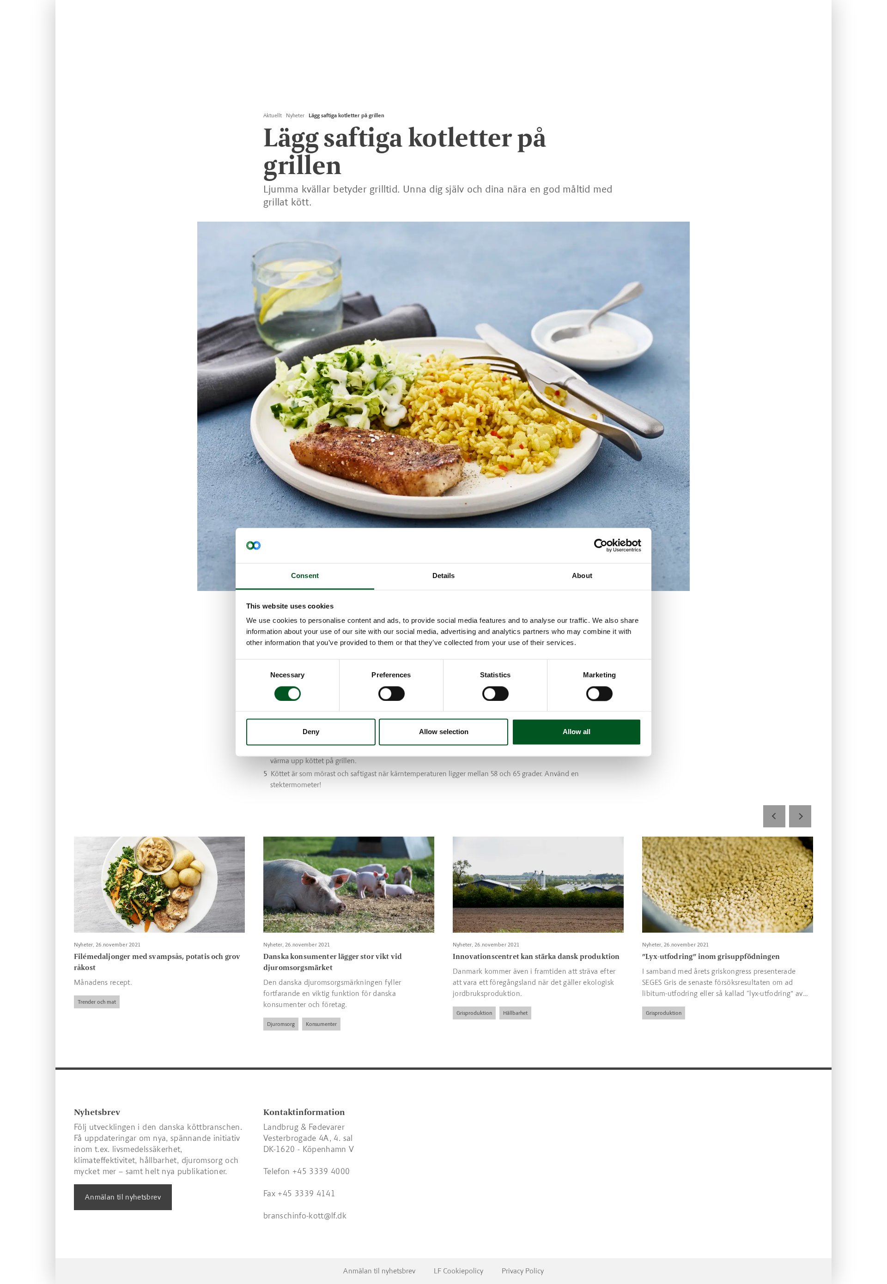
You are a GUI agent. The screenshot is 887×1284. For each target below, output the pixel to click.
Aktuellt (272, 115)
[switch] (391, 693)
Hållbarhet (515, 1013)
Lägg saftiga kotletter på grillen (346, 115)
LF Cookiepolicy (458, 1270)
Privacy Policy (523, 1270)
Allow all (576, 732)
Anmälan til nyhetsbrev (123, 1197)
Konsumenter (321, 1024)
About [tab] (582, 576)
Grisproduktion (474, 1013)
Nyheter (295, 115)
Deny (311, 732)
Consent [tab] (305, 576)
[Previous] (774, 816)
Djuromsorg (281, 1024)
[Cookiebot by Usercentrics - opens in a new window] (600, 545)
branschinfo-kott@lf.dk (304, 1216)
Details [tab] (443, 576)
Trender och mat (97, 1002)
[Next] (800, 816)
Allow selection (443, 732)
